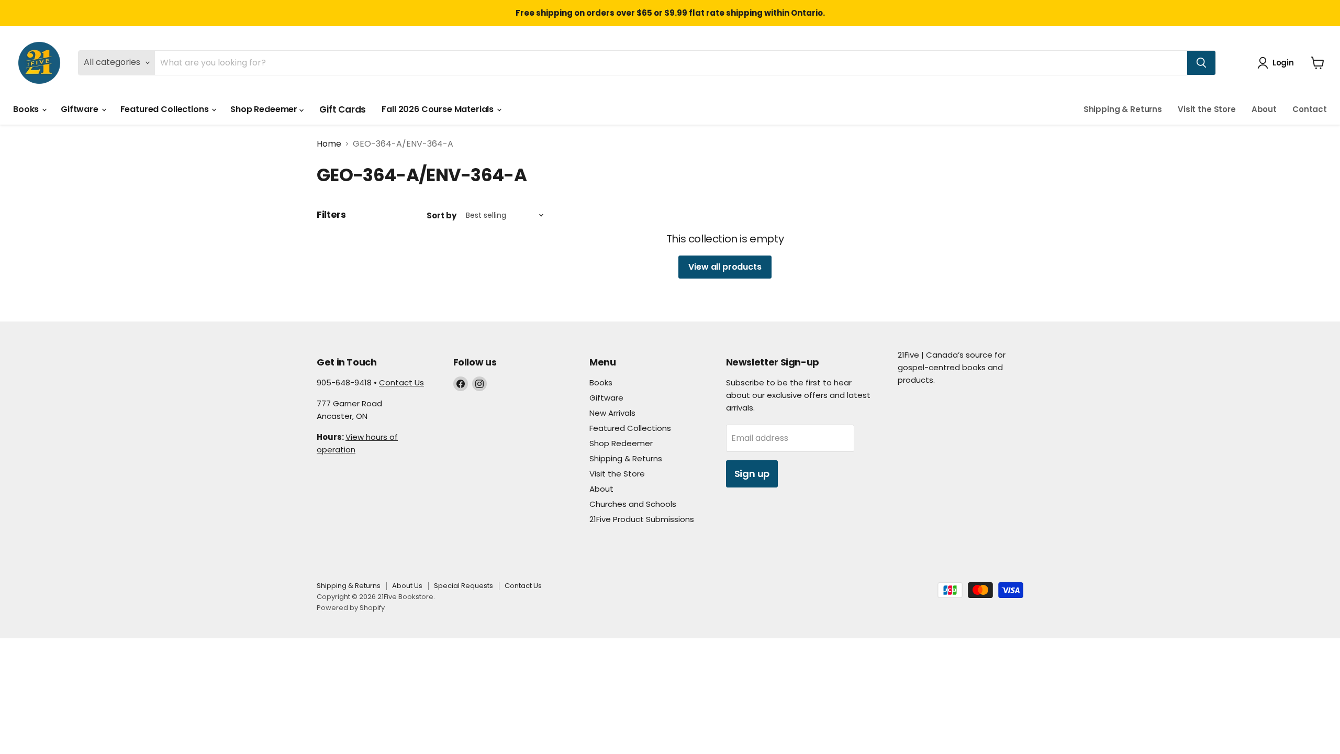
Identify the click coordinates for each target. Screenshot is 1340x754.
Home (329, 144)
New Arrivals (612, 412)
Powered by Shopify (351, 608)
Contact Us (401, 382)
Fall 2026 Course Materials (439, 109)
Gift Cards (342, 109)
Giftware (80, 109)
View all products (724, 267)
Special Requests (463, 586)
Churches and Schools (632, 503)
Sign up (752, 473)
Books (27, 109)
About (1264, 109)
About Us (407, 586)
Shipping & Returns (1123, 109)
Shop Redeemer (264, 109)
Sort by (441, 215)
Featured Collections (165, 109)
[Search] (1201, 63)
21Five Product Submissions (641, 519)
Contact (1309, 109)
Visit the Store (1207, 109)
